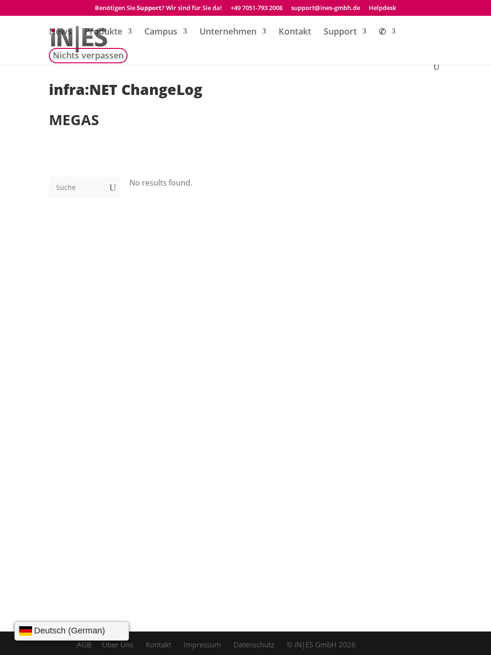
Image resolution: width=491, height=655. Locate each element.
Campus (160, 32)
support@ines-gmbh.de (325, 8)
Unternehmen (228, 32)
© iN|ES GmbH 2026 (321, 644)
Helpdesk (382, 8)
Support (340, 32)
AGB (84, 644)
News (60, 32)
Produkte (103, 32)
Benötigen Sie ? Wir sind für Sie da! (158, 8)
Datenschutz (254, 644)
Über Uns (117, 644)
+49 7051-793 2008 (256, 8)
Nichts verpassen (88, 56)
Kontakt (295, 32)
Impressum (202, 644)
